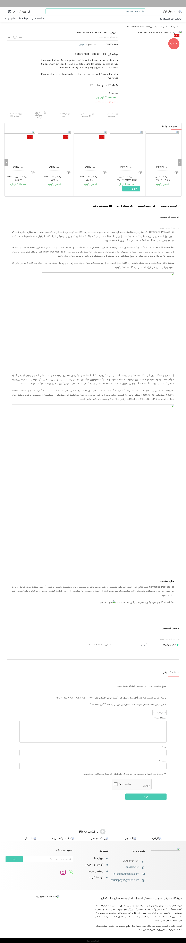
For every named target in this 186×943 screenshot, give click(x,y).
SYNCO (88, 167)
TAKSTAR (160, 167)
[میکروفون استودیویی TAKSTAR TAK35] (162, 147)
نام (164, 747)
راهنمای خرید (96, 871)
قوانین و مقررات (94, 865)
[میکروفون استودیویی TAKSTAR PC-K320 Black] (126, 147)
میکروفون (83, 44)
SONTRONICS (112, 44)
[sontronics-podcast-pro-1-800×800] (160, 33)
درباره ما (98, 858)
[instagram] (63, 872)
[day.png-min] (38, 112)
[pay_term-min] (63, 113)
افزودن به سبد (131, 188)
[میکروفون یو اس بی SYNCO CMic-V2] (18, 147)
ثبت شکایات (96, 877)
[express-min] (111, 113)
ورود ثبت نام (19, 11)
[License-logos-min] (47, 896)
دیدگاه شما (160, 717)
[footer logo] (165, 848)
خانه (180, 27)
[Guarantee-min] (14, 113)
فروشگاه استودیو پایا (168, 27)
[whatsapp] (71, 872)
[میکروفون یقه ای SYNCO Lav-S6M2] (90, 147)
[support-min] (87, 113)
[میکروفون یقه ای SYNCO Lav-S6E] (54, 147)
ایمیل (163, 760)
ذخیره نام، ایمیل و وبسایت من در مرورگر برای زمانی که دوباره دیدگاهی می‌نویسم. (123, 774)
